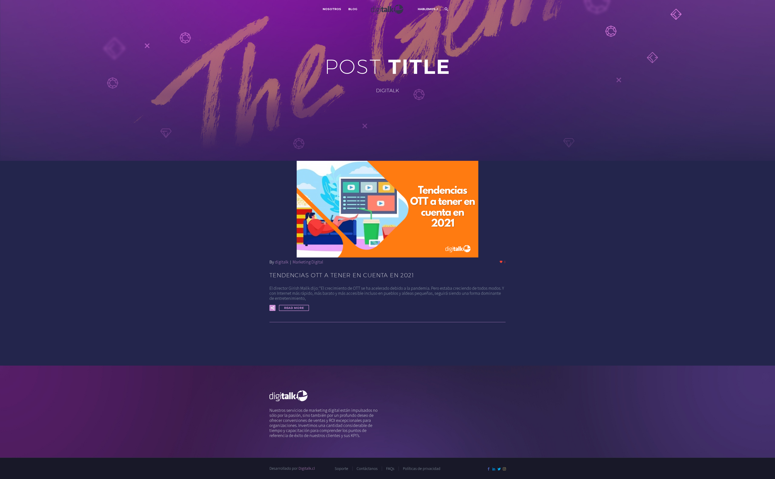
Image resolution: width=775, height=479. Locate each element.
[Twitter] (499, 469)
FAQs (390, 468)
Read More (294, 308)
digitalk (281, 262)
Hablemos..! (428, 9)
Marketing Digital (308, 262)
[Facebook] (488, 469)
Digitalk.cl (306, 468)
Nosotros (332, 9)
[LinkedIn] (493, 469)
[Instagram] (504, 469)
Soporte (341, 468)
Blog (352, 9)
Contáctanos (367, 468)
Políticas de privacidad (421, 468)
